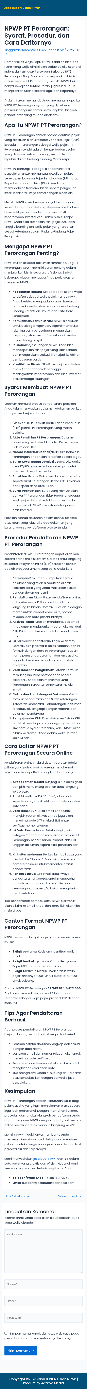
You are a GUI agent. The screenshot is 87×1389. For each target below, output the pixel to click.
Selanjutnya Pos (71, 1196)
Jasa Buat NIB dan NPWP (22, 8)
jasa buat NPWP (44, 1159)
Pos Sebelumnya (16, 1196)
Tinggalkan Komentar (20, 50)
